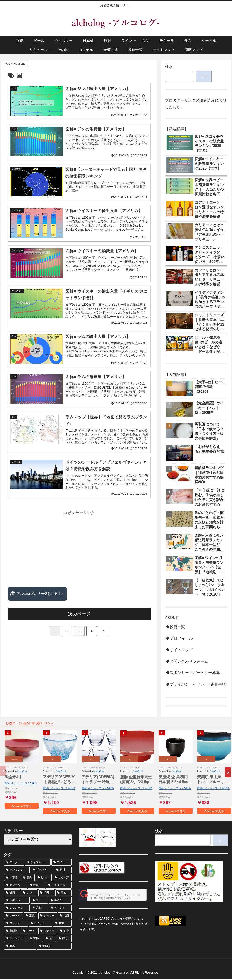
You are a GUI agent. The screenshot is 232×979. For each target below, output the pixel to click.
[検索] (203, 76)
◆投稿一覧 (175, 627)
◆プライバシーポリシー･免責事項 (196, 684)
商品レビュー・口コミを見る (21, 783)
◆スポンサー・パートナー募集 (193, 673)
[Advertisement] (79, 548)
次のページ (79, 613)
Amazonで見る (21, 806)
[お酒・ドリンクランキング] (102, 867)
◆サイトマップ (179, 650)
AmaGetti (22, 771)
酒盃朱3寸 (13, 777)
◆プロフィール (179, 638)
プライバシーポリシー (112, 923)
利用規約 (136, 923)
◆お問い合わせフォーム (187, 661)
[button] (228, 772)
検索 (169, 67)
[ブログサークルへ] (113, 895)
